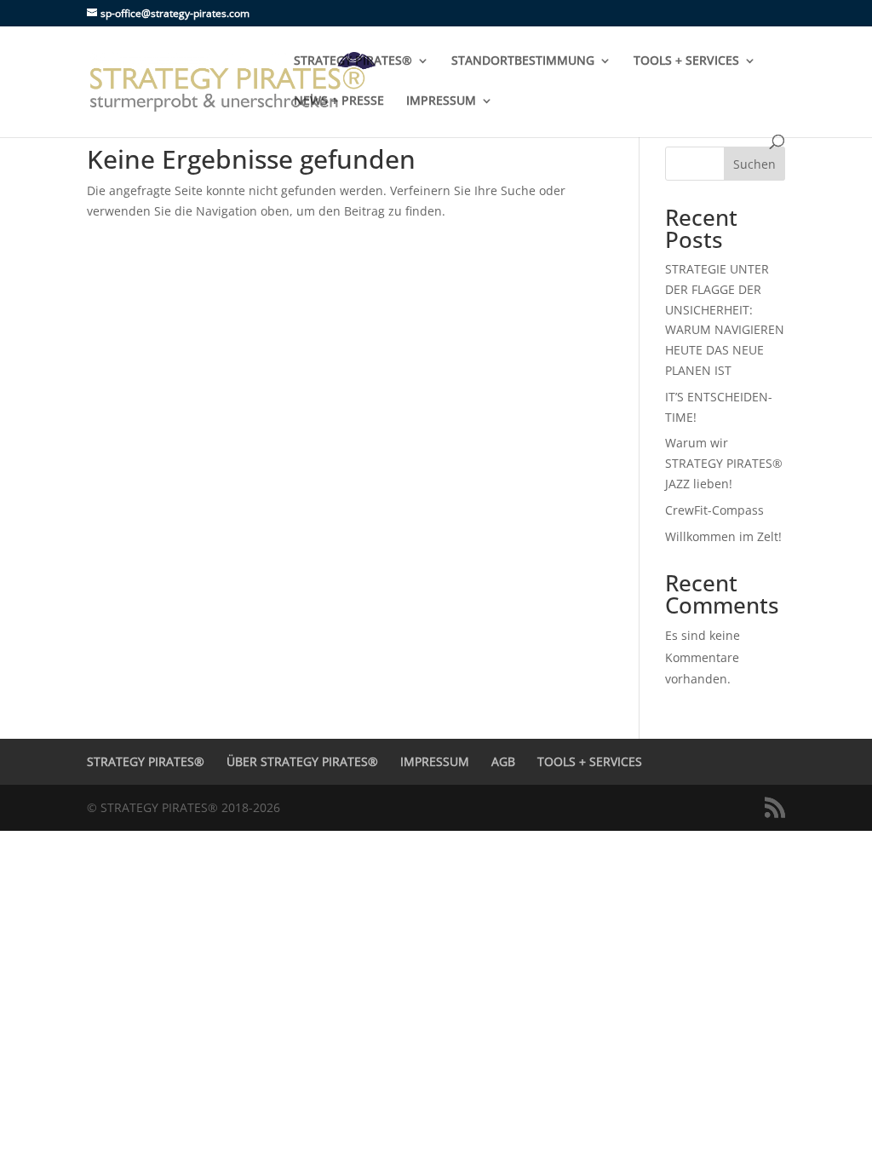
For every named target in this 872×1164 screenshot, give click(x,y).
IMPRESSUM (441, 101)
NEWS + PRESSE (339, 101)
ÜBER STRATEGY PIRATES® (302, 761)
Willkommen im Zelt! (723, 536)
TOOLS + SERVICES (686, 61)
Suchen (754, 164)
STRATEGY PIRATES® (353, 61)
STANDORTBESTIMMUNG (522, 61)
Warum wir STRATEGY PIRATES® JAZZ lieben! (724, 463)
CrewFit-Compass (714, 510)
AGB (503, 761)
